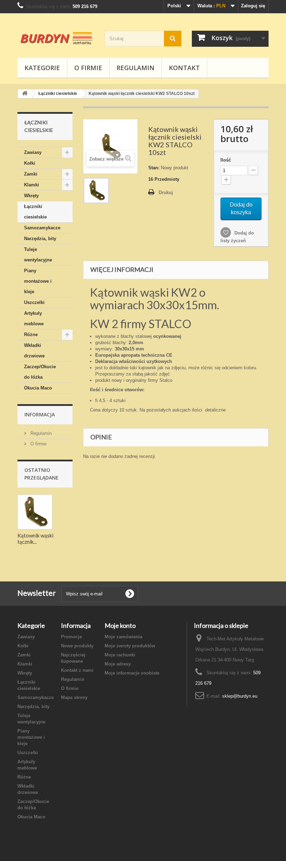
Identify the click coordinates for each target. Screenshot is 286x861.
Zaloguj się (253, 5)
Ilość (225, 160)
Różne (31, 334)
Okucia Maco (38, 388)
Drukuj (166, 192)
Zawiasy (33, 152)
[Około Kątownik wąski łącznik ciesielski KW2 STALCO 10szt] (34, 512)
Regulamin (135, 68)
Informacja (39, 414)
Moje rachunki (120, 655)
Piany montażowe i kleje (38, 281)
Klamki (31, 184)
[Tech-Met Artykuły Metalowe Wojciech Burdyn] (55, 38)
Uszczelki (34, 302)
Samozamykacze (42, 227)
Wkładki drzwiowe (34, 350)
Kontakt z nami (77, 670)
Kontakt (184, 68)
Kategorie (42, 68)
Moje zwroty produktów (130, 645)
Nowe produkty (77, 645)
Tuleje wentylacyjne (38, 254)
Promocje (71, 636)
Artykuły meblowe (34, 318)
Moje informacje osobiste (132, 673)
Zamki (30, 174)
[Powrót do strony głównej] (24, 93)
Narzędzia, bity (40, 238)
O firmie (88, 68)
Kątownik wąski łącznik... (35, 538)
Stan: (153, 167)
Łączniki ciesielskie (35, 212)
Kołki (29, 163)
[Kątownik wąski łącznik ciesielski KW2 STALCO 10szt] (96, 190)
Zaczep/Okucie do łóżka (40, 372)
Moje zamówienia (123, 636)
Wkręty (31, 195)
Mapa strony (74, 697)
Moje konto (120, 625)
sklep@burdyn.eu (239, 696)
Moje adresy (118, 664)
